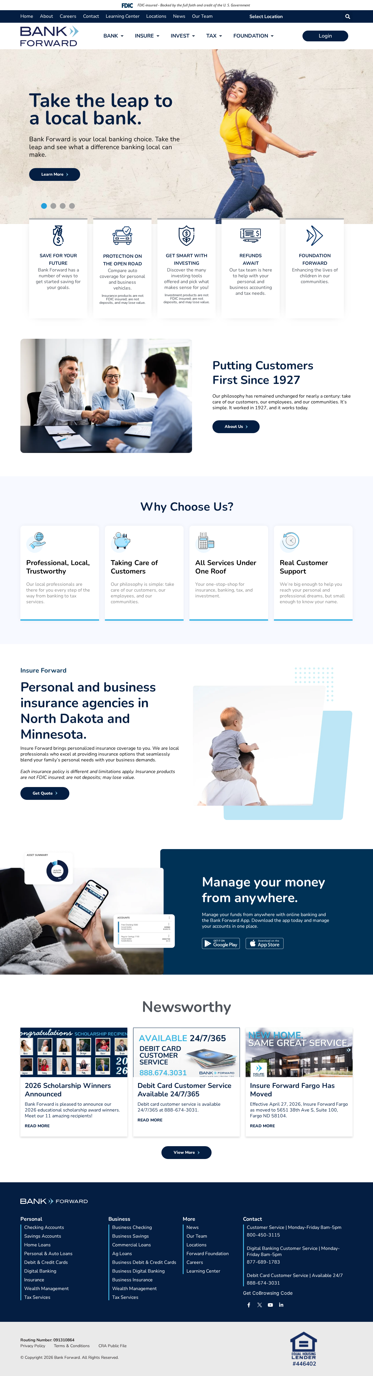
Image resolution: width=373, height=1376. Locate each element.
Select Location (266, 16)
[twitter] (259, 1305)
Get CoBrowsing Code (268, 1293)
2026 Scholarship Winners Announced (68, 1090)
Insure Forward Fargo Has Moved (292, 1090)
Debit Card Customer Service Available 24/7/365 (184, 1090)
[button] (348, 16)
